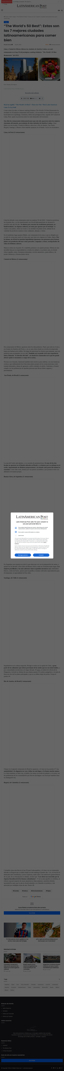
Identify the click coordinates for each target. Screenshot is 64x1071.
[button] (32, 535)
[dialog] (32, 535)
